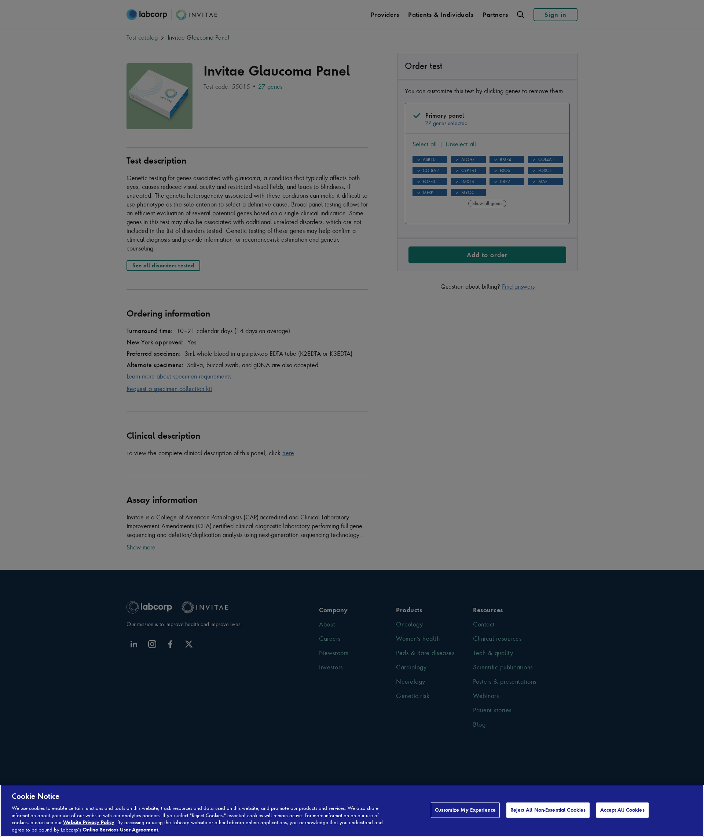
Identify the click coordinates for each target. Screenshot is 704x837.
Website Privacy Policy (88, 822)
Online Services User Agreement (120, 829)
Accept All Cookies (622, 810)
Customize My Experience (465, 810)
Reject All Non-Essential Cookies (548, 810)
